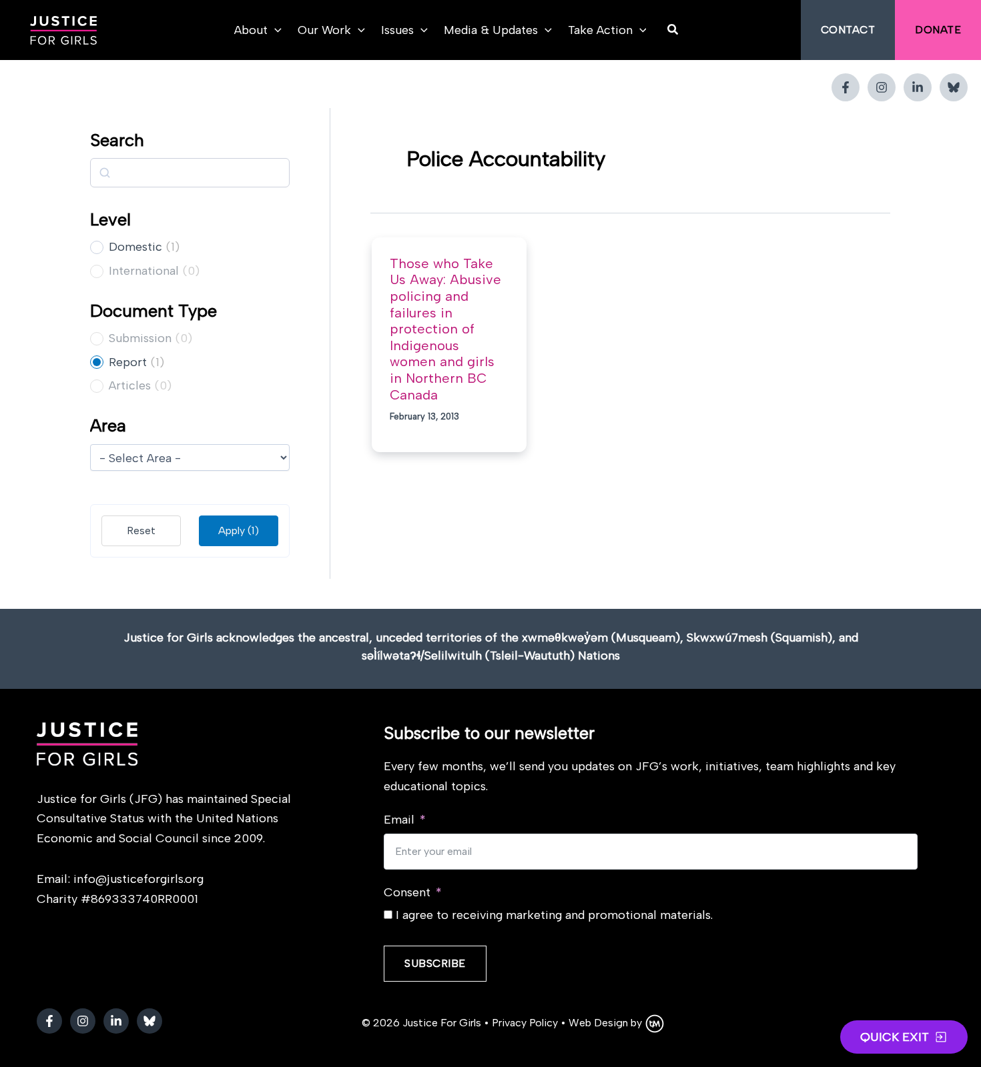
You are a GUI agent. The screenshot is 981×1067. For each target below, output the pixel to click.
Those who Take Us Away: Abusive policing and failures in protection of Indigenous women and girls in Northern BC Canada (445, 329)
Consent (407, 892)
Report (128, 362)
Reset (141, 530)
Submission (140, 338)
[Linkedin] (918, 87)
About (251, 30)
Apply (238, 530)
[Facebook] (846, 87)
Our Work (324, 30)
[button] (275, 30)
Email (399, 819)
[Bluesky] (954, 87)
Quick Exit (894, 1037)
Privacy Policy (525, 1022)
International (144, 270)
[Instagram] (882, 87)
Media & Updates (491, 30)
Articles (130, 385)
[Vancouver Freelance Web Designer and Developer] (655, 1022)
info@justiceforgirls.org (138, 879)
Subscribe (435, 963)
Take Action (600, 30)
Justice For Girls (441, 1022)
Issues (397, 30)
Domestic (135, 246)
